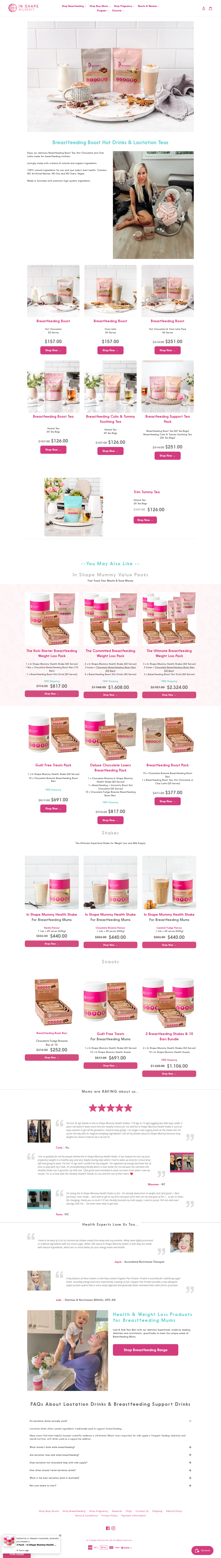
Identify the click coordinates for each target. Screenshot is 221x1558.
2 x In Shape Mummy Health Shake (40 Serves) (110, 663)
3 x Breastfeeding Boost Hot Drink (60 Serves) (169, 674)
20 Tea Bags (53, 431)
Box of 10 (52, 1044)
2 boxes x (90, 667)
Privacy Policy (109, 1515)
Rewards (117, 1511)
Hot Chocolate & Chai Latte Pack (167, 329)
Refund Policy (174, 1511)
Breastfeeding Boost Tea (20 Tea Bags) (167, 430)
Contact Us (142, 1511)
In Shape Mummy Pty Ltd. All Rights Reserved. (110, 1540)
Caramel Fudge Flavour (169, 927)
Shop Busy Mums (99, 6)
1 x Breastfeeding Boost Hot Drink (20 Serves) (51, 674)
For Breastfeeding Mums (52, 920)
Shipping (157, 1511)
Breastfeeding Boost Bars (52, 1033)
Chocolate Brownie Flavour (110, 927)
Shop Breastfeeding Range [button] (145, 1350)
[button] (53, 290)
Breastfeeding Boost (53, 321)
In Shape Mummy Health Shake (51, 914)
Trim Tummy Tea (147, 492)
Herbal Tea (53, 428)
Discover (117, 10)
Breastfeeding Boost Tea (53, 416)
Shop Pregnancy (123, 6)
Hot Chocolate (53, 329)
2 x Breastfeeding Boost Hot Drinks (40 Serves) (110, 674)
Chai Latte (110, 329)
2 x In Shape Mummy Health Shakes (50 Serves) (169, 1047)
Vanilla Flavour (52, 927)
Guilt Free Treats (110, 1034)
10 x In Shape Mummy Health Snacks (110, 1052)
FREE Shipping (52, 681)
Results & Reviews (148, 6)
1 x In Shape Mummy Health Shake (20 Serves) (52, 663)
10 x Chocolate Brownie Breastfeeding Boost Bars (53, 779)
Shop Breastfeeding (73, 6)
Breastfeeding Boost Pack (168, 765)
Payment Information (133, 1515)
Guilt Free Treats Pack (53, 765)
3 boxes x (149, 667)
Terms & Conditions (86, 1515)
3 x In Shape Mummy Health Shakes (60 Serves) (169, 663)
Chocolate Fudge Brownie (52, 1040)
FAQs (129, 1511)
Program (102, 10)
